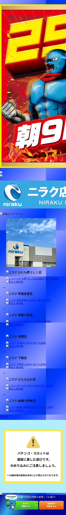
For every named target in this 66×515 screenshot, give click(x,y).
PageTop (4, 416)
